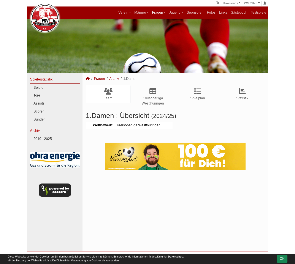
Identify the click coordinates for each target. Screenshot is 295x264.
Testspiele (258, 12)
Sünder (39, 119)
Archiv (35, 130)
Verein (123, 12)
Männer (140, 12)
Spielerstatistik (41, 79)
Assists (38, 103)
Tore (36, 95)
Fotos (211, 12)
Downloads (230, 3)
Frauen (157, 12)
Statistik (242, 98)
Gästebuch (239, 12)
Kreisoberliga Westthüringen (153, 100)
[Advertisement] (175, 210)
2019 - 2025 (42, 139)
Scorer (38, 111)
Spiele (38, 87)
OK (282, 259)
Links (223, 12)
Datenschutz (176, 256)
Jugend (175, 12)
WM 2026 (250, 3)
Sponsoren (195, 12)
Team (108, 98)
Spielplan (197, 98)
